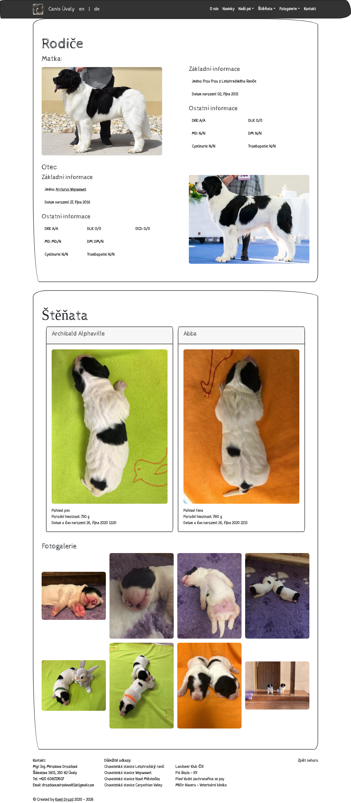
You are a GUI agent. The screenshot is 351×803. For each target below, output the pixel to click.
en (82, 9)
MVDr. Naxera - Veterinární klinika (201, 785)
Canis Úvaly (61, 9)
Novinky (228, 9)
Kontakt (310, 9)
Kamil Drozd (64, 800)
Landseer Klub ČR (190, 767)
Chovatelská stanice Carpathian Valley (133, 785)
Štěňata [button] (265, 9)
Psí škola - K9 (186, 773)
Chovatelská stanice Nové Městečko (132, 779)
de (96, 9)
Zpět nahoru (308, 761)
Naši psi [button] (244, 9)
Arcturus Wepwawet (71, 190)
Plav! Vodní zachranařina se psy (200, 779)
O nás (214, 9)
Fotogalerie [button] (288, 9)
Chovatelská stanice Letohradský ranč (134, 767)
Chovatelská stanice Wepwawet (128, 773)
